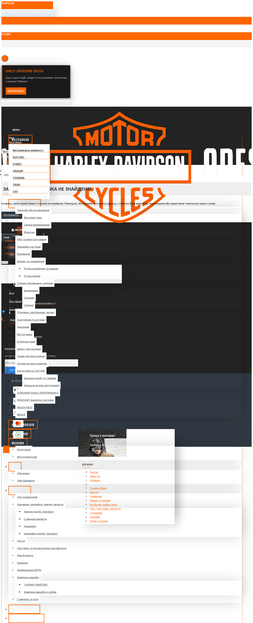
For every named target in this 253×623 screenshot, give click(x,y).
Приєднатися (16, 91)
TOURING (18, 177)
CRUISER (18, 170)
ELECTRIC (18, 157)
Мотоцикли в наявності (28, 150)
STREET (17, 164)
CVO (15, 191)
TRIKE (16, 184)
